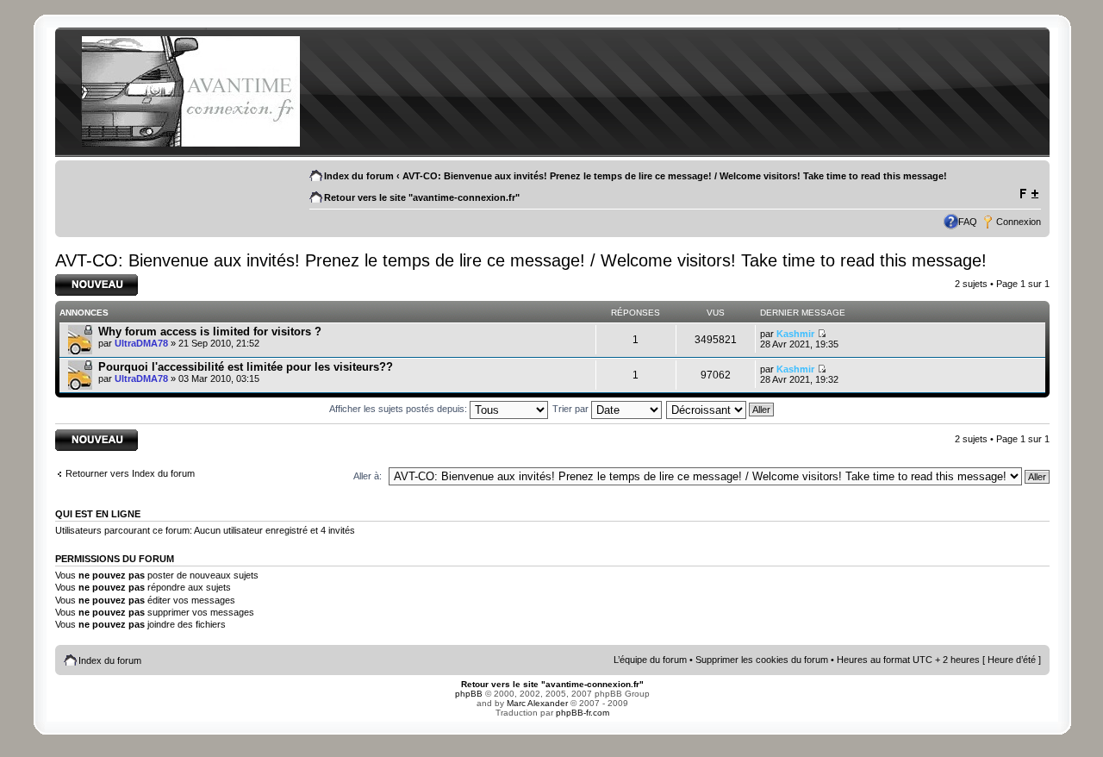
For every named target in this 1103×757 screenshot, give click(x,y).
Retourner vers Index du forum (130, 473)
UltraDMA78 (141, 343)
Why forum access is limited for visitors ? (209, 331)
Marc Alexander (537, 703)
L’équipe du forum (650, 659)
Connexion (1018, 221)
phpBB (469, 693)
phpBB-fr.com (582, 712)
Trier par (571, 409)
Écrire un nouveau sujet (93, 284)
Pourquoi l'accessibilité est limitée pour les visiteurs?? (245, 366)
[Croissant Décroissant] (721, 409)
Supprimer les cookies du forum (761, 659)
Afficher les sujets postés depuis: (399, 409)
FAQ (967, 221)
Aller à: (367, 476)
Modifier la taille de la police (1028, 194)
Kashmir (795, 333)
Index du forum (359, 176)
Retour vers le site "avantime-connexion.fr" (422, 197)
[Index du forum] (190, 143)
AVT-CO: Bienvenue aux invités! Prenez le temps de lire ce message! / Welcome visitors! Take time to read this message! (674, 176)
